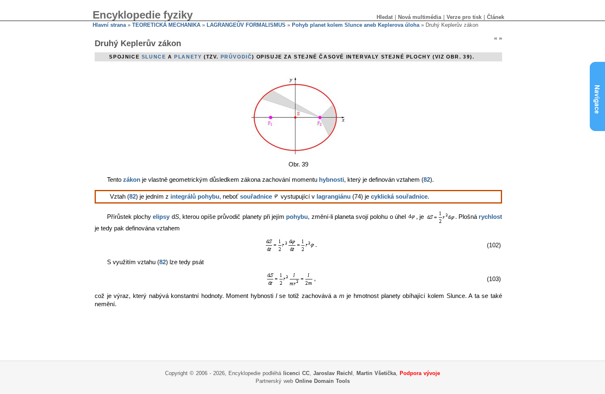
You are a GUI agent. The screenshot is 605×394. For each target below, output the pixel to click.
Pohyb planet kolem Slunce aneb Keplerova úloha (355, 25)
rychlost (490, 216)
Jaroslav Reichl (333, 373)
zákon (131, 179)
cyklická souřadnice (399, 196)
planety (188, 57)
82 (427, 179)
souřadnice (256, 196)
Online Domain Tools (322, 381)
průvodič (236, 57)
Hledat (385, 17)
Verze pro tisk (464, 17)
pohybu (297, 216)
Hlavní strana (109, 25)
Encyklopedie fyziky (143, 15)
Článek (495, 17)
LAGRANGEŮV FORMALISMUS (246, 25)
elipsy (161, 216)
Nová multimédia (419, 17)
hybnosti (331, 179)
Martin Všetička (376, 373)
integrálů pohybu (194, 196)
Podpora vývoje (420, 373)
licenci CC (296, 373)
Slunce (154, 57)
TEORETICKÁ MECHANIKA (166, 25)
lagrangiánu (333, 196)
